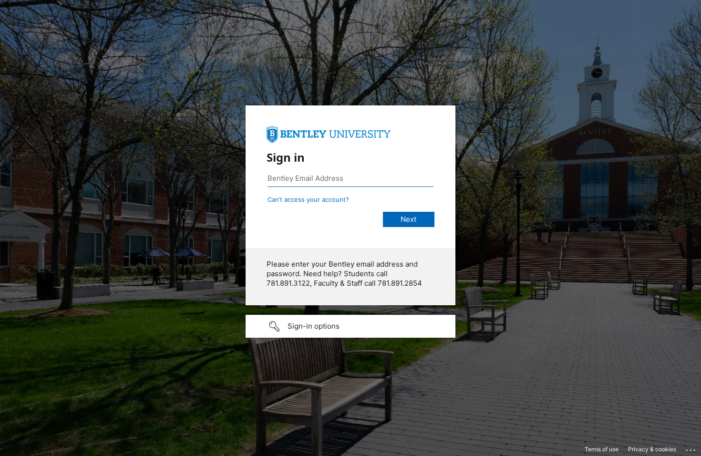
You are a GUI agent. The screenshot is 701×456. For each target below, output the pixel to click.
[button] (350, 326)
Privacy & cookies (652, 449)
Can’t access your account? (308, 199)
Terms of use (602, 449)
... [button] (691, 448)
